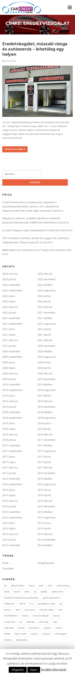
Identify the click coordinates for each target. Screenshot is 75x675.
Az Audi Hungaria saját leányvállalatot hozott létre (31, 230)
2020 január (9, 379)
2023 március (10, 273)
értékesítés (21, 639)
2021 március (10, 340)
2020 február (45, 373)
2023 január (9, 279)
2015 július (8, 523)
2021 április (44, 334)
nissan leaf (9, 621)
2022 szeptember (12, 290)
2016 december (47, 473)
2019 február (45, 401)
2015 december (47, 506)
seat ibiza (9, 627)
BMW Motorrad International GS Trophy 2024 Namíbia (34, 250)
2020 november (11, 351)
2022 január (9, 312)
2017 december (47, 439)
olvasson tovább (14, 149)
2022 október (45, 284)
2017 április (44, 462)
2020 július (8, 362)
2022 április (44, 301)
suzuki (58, 627)
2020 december (47, 345)
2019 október (45, 384)
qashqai (30, 621)
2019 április (44, 395)
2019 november (11, 384)
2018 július (8, 423)
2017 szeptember (12, 451)
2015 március (10, 534)
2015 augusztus (47, 517)
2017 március (10, 467)
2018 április (44, 428)
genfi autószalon (51, 597)
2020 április (44, 368)
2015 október (45, 512)
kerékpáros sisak (46, 603)
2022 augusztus (47, 290)
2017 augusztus (47, 451)
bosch (17, 591)
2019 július (8, 395)
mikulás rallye (46, 609)
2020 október (45, 351)
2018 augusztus (47, 417)
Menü (70, 7)
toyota (34, 633)
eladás (44, 591)
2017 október (45, 445)
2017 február (45, 467)
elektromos (57, 591)
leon (18, 609)
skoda (21, 627)
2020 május (9, 368)
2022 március (10, 307)
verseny (46, 633)
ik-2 (31, 603)
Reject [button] (33, 669)
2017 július (8, 456)
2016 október (45, 478)
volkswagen (61, 633)
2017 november (11, 445)
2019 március (10, 401)
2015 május (9, 528)
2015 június (44, 523)
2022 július (8, 296)
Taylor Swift (20, 633)
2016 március (10, 500)
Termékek (8, 568)
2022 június (44, 296)
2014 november (11, 545)
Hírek (5, 563)
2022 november (11, 284)
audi (41, 585)
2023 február (45, 273)
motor (25, 615)
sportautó (34, 627)
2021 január (9, 345)
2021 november (11, 318)
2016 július (8, 489)
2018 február (45, 434)
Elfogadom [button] (18, 669)
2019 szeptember (12, 390)
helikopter (9, 603)
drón (26, 591)
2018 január (9, 439)
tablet (7, 633)
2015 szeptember (12, 517)
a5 (5, 585)
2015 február (45, 534)
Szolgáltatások (46, 563)
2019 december (47, 379)
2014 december (47, 539)
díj (35, 591)
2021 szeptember (12, 323)
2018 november (11, 412)
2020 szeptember (12, 356)
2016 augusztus (47, 484)
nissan (56, 615)
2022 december (47, 279)
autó (50, 585)
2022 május (9, 301)
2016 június (44, 489)
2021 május (9, 334)
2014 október (45, 545)
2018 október (45, 412)
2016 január (9, 506)
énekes (8, 639)
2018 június (44, 423)
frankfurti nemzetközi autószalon (21, 597)
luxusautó (30, 609)
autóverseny (63, 585)
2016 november (11, 478)
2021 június (44, 329)
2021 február (45, 340)
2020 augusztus (47, 356)
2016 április (44, 495)
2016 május (9, 495)
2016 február (45, 500)
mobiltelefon (10, 615)
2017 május (9, 462)
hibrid (22, 603)
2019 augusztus (47, 390)
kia (60, 603)
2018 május (9, 428)
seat (55, 621)
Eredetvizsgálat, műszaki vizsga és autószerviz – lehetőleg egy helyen (34, 49)
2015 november (11, 512)
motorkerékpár (41, 615)
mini (60, 609)
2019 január (9, 406)
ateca (31, 585)
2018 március (10, 434)
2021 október (45, 318)
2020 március (10, 373)
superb (47, 627)
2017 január (9, 473)
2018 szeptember (12, 417)
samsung (43, 621)
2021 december (47, 312)
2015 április (44, 528)
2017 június (44, 456)
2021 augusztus (47, 323)
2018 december (47, 406)
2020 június (44, 362)
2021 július (8, 329)
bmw (6, 591)
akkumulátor (17, 585)
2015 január (9, 539)
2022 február (45, 307)
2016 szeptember (12, 484)
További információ (53, 670)
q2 (20, 621)
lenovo (7, 609)
